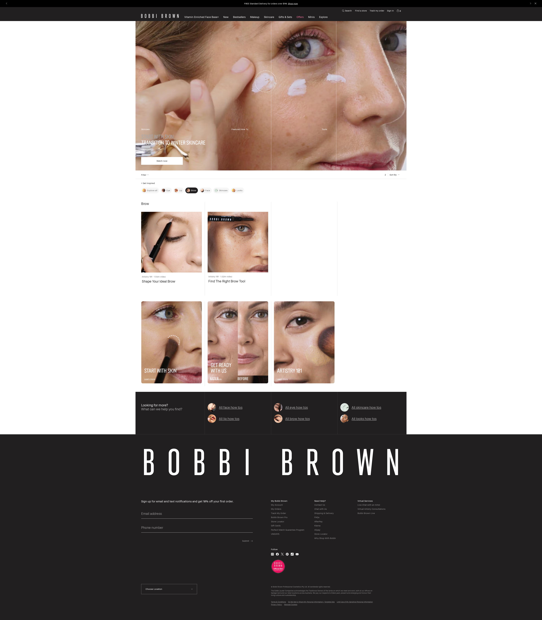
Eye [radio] (168, 190)
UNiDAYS (275, 534)
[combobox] (169, 589)
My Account (277, 505)
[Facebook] (277, 554)
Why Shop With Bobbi (325, 538)
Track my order (377, 10)
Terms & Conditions (278, 602)
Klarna (317, 525)
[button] (323, 17)
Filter (143, 175)
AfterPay (318, 521)
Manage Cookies (290, 604)
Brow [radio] (193, 190)
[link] (399, 10)
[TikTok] (292, 554)
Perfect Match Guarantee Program (287, 530)
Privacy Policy (276, 604)
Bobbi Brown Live (366, 513)
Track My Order (278, 513)
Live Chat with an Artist (369, 505)
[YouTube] (297, 554)
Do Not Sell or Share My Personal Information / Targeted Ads (311, 602)
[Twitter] (282, 554)
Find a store (361, 10)
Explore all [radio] (152, 190)
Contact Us (319, 505)
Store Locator (277, 521)
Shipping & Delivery (324, 513)
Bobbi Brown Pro (279, 517)
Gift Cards (276, 525)
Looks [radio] (239, 190)
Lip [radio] (180, 190)
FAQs (316, 517)
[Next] (530, 4)
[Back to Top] (532, 612)
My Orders (276, 509)
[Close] (535, 4)
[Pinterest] (287, 554)
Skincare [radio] (223, 190)
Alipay (317, 530)
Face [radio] (207, 190)
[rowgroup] (271, 96)
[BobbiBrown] (160, 16)
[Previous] (7, 4)
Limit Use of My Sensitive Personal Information (355, 602)
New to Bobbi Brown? (271, 3)
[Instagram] (272, 554)
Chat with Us (320, 509)
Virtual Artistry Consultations (371, 509)
